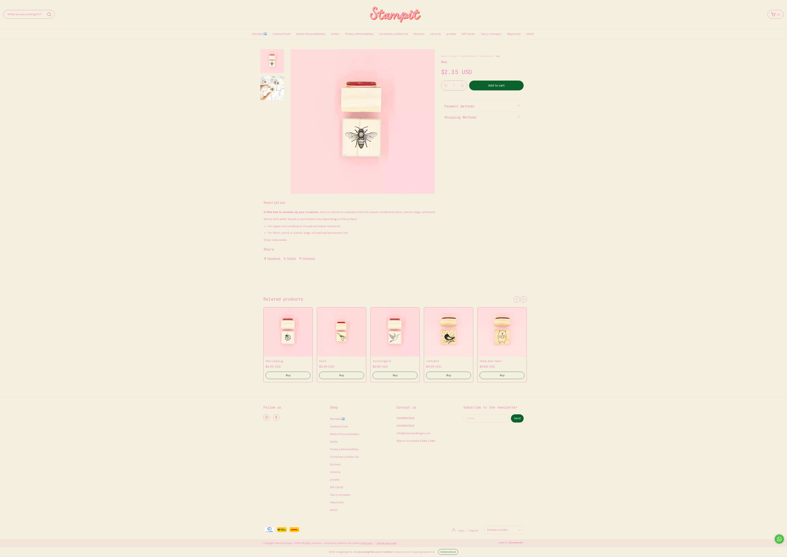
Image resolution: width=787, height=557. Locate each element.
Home (444, 56)
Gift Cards (468, 34)
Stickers (418, 34)
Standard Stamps (468, 56)
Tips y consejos (491, 34)
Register (473, 530)
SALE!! (530, 34)
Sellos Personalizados (310, 34)
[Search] (49, 14)
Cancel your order (386, 543)
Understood (448, 551)
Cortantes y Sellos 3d (393, 34)
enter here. (367, 543)
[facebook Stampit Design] (276, 417)
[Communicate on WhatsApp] (779, 539)
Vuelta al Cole (281, 34)
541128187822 (405, 418)
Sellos (335, 34)
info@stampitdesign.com (413, 433)
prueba (451, 34)
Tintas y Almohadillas (359, 34)
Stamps (453, 56)
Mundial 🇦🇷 (259, 34)
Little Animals (486, 56)
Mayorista (514, 34)
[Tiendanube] (511, 543)
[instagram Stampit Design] (266, 417)
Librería (435, 34)
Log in (461, 530)
